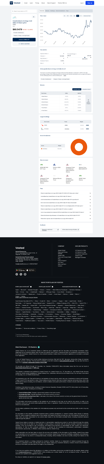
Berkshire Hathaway (74, 289)
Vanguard (60, 305)
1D (64, 15)
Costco (17, 296)
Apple (17, 289)
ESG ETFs (74, 303)
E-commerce (81, 316)
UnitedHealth (33, 292)
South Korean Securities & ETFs (24, 301)
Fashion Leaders (30, 318)
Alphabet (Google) (33, 289)
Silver (48, 301)
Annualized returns (86, 89)
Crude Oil (42, 301)
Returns (47, 10)
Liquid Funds (72, 301)
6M (74, 15)
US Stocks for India (80, 252)
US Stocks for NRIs (80, 250)
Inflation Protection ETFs (63, 303)
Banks (43, 312)
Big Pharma (67, 318)
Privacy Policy (41, 328)
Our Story (60, 262)
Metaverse (62, 316)
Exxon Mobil (60, 292)
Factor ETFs (83, 303)
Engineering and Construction (23, 309)
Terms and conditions (29, 328)
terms (38, 457)
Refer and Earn (62, 264)
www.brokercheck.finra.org (23, 368)
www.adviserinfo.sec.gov (67, 361)
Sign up (90, 3)
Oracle (50, 294)
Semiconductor (51, 312)
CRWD (66, 125)
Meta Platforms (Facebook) (60, 289)
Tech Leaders (50, 318)
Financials (40, 314)
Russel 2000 (34, 305)
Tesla (16, 292)
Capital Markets (26, 312)
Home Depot (57, 294)
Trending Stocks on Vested (63, 320)
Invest (25, 3)
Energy (57, 314)
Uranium (54, 301)
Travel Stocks (19, 320)
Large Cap (65, 307)
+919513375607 (33, 264)
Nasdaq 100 (25, 305)
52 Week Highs (19, 318)
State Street (81, 305)
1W (67, 15)
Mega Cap (73, 307)
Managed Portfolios (80, 257)
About (43, 3)
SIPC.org (36, 368)
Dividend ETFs (50, 303)
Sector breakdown (60, 10)
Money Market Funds (39, 303)
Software (45, 309)
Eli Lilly (22, 292)
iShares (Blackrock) (70, 305)
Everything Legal (51, 328)
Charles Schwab (26, 307)
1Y (77, 15)
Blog (59, 259)
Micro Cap (44, 307)
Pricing (37, 3)
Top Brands (36, 307)
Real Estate (18, 303)
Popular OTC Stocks (77, 320)
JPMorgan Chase (50, 292)
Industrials (33, 314)
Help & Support (51, 3)
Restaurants (67, 309)
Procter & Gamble (41, 294)
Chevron (65, 294)
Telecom (17, 312)
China (36, 301)
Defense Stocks (77, 318)
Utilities (67, 312)
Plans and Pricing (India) (64, 257)
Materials (73, 312)
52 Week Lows (40, 318)
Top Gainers (36, 312)
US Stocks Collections (81, 254)
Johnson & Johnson (21, 294)
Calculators (18, 328)
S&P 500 (17, 305)
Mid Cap (58, 307)
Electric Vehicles (71, 316)
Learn (31, 3)
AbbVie (23, 296)
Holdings (52, 10)
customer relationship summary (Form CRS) (34, 362)
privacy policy (46, 457)
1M (71, 15)
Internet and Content (78, 309)
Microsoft (23, 289)
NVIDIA (48, 289)
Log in (82, 3)
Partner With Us (62, 3)
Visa (27, 292)
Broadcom (69, 292)
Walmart (41, 292)
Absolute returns (76, 89)
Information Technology (22, 314)
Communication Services (51, 316)
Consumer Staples (66, 314)
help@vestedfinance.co (21, 264)
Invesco (17, 307)
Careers (60, 266)
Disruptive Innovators (36, 316)
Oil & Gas (80, 307)
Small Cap (51, 307)
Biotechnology (37, 309)
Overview (42, 10)
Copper (61, 301)
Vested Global (61, 250)
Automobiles (60, 312)
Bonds (79, 301)
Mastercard (32, 294)
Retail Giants (59, 318)
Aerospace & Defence (56, 309)
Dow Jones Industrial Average (47, 305)
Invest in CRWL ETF (24, 39)
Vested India (61, 255)
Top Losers (41, 320)
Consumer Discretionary (22, 316)
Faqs (67, 10)
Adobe (71, 294)
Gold (66, 301)
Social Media (76, 314)
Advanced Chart (87, 15)
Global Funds (78, 255)
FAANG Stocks (50, 320)
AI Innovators (49, 314)
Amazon (42, 289)
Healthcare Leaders (30, 320)
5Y (81, 15)
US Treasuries (27, 303)
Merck (77, 294)
